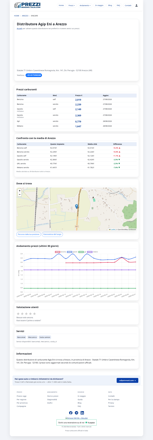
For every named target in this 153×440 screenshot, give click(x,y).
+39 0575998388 (34, 75)
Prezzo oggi (21, 396)
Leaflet (112, 229)
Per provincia (22, 403)
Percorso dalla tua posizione (28, 234)
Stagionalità (52, 399)
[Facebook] (70, 413)
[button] (76, 206)
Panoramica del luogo (52, 234)
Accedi (19, 28)
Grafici (49, 403)
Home (61, 5)
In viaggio (99, 5)
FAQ (118, 5)
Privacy (111, 403)
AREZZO (25, 16)
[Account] (136, 5)
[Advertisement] (76, 49)
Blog (110, 5)
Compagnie (21, 406)
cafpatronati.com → (127, 380)
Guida (80, 399)
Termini (111, 406)
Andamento (84, 5)
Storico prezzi (52, 396)
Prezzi (71, 5)
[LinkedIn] (82, 413)
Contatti (128, 5)
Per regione (21, 399)
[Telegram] (76, 413)
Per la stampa (113, 399)
